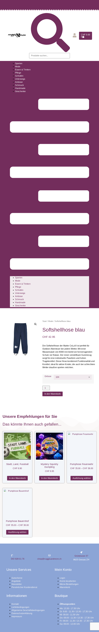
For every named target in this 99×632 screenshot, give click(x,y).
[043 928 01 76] (12, 555)
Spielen (18, 63)
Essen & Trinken (23, 70)
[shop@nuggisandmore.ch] (49, 555)
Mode (17, 66)
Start (44, 321)
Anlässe (19, 82)
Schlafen (19, 76)
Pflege (18, 73)
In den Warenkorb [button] (17, 478)
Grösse (48, 376)
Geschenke (20, 91)
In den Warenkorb (52, 394)
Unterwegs (20, 79)
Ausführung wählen (82, 478)
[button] (49, 184)
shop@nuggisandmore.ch (49, 559)
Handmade (20, 88)
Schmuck (19, 85)
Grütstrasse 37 (81, 556)
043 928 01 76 (17, 559)
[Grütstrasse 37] (81, 552)
